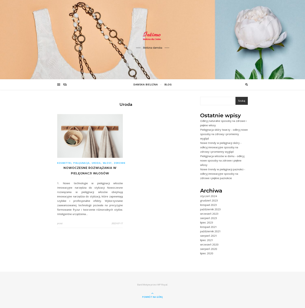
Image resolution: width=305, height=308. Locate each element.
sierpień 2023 (208, 218)
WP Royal (162, 284)
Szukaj (241, 100)
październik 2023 (210, 209)
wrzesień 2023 (209, 213)
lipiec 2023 (206, 222)
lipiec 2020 (206, 253)
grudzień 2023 (209, 200)
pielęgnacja (81, 162)
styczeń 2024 (208, 196)
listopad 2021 (208, 227)
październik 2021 (210, 231)
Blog (168, 84)
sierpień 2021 (208, 235)
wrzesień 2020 (209, 244)
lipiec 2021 (206, 240)
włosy (107, 162)
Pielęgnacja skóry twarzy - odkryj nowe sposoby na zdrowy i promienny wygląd (224, 134)
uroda (96, 162)
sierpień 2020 (208, 249)
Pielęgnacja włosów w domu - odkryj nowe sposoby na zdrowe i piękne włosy (222, 160)
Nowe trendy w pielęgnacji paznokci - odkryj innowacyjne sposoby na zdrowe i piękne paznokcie (222, 173)
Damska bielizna (145, 84)
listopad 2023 (208, 205)
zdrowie (119, 162)
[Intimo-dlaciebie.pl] (152, 37)
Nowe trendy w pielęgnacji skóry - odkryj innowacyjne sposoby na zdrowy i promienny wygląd (220, 147)
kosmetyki (64, 162)
